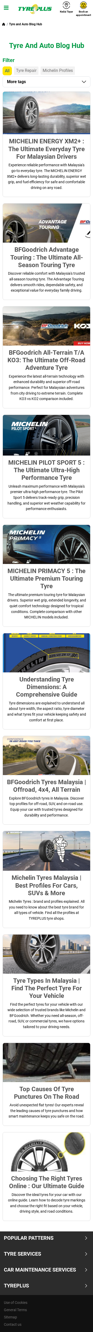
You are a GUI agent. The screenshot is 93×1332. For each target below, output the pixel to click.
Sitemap (10, 1317)
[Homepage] (3, 24)
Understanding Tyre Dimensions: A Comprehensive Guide (46, 687)
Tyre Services (22, 1253)
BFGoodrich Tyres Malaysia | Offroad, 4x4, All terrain (46, 785)
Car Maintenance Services (40, 1269)
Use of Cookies (15, 1302)
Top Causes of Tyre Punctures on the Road (46, 1092)
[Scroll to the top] (79, 1321)
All (7, 70)
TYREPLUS (16, 1285)
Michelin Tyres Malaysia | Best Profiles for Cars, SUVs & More (46, 885)
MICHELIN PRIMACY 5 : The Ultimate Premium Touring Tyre (46, 578)
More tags (16, 81)
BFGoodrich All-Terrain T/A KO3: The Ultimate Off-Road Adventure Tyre (46, 360)
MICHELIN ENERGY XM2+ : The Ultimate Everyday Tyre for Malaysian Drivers (46, 148)
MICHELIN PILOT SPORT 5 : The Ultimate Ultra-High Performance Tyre (46, 470)
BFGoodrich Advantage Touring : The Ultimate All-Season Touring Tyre (46, 257)
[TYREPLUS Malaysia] (34, 9)
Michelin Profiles (58, 70)
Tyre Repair (26, 70)
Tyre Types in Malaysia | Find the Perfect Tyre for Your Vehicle (46, 988)
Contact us (12, 1324)
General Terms (15, 1310)
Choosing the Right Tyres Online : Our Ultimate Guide (46, 1182)
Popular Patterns (28, 1238)
